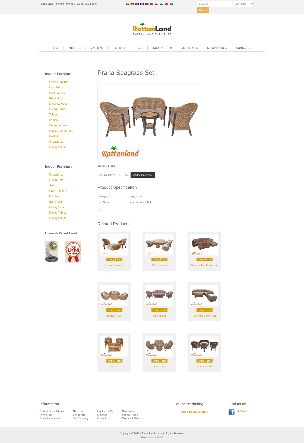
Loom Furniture (58, 81)
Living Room (57, 109)
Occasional (56, 141)
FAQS (140, 47)
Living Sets (56, 180)
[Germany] (132, 3)
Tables (53, 114)
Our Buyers (79, 414)
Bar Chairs (56, 201)
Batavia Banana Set (114, 265)
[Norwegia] (137, 3)
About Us (78, 411)
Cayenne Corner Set (204, 315)
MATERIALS (97, 47)
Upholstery (56, 87)
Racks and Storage (61, 130)
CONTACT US (244, 47)
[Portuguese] (151, 3)
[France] (142, 3)
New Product (129, 411)
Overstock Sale (130, 418)
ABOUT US (75, 47)
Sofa (52, 185)
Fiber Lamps (57, 92)
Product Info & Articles (51, 411)
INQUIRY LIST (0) (163, 47)
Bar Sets (54, 196)
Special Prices (130, 414)
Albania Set (159, 315)
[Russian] (146, 3)
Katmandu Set (204, 366)
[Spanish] (127, 3)
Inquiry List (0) (105, 411)
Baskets (54, 136)
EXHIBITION (120, 47)
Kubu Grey (56, 98)
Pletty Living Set (159, 265)
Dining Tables (57, 212)
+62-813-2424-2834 (194, 412)
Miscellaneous (58, 103)
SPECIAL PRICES (217, 47)
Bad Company (80, 418)
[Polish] (156, 3)
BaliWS (160, 437)
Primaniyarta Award (50, 418)
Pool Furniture (58, 190)
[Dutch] (161, 3)
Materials (102, 414)
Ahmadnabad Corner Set (204, 265)
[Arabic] (171, 3)
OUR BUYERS (190, 47)
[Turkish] (166, 3)
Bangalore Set (114, 315)
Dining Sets (56, 207)
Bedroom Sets (58, 125)
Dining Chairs (57, 147)
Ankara (114, 366)
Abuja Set (159, 366)
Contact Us (103, 418)
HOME (55, 47)
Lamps (53, 119)
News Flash (45, 414)
